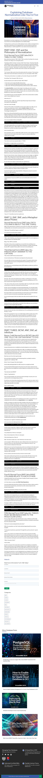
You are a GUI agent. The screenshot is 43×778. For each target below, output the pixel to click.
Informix (7, 607)
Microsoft (7, 609)
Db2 (5, 604)
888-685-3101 (8, 1)
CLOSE (40, 776)
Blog (26, 18)
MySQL (6, 614)
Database (30, 18)
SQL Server (7, 623)
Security (7, 621)
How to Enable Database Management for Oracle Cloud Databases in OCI (20, 689)
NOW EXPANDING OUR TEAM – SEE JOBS (12, 2)
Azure (6, 597)
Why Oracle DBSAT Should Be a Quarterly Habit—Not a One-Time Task (20, 738)
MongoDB (7, 611)
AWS (6, 595)
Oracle (6, 616)
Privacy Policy (31, 776)
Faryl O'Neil (15, 18)
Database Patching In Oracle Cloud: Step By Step (14, 710)
